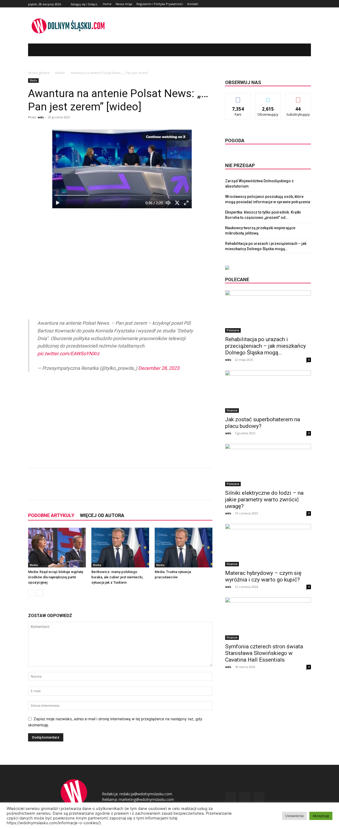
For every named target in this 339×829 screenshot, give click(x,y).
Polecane (233, 330)
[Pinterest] (91, 488)
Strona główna (39, 73)
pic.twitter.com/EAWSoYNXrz (68, 353)
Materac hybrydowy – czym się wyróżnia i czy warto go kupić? (263, 576)
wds (41, 117)
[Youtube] (308, 4)
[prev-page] (31, 593)
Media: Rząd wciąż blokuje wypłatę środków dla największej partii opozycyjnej (55, 577)
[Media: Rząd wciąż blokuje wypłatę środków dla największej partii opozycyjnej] (57, 547)
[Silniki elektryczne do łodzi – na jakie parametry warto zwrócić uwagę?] (268, 465)
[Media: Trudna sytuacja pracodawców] (183, 547)
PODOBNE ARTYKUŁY (51, 515)
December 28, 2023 (158, 368)
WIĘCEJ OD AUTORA (102, 515)
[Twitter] (302, 4)
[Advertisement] (120, 263)
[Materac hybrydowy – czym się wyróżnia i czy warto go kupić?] (268, 545)
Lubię (238, 97)
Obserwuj (268, 97)
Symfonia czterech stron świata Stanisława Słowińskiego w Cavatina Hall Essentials (264, 653)
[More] (116, 488)
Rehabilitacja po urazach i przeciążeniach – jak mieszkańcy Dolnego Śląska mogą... (265, 346)
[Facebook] (296, 4)
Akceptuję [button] (321, 816)
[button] (299, 50)
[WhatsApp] (104, 488)
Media (60, 73)
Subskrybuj (298, 97)
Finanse (232, 410)
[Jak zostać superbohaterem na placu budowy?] (268, 391)
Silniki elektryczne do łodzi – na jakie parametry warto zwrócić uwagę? (264, 499)
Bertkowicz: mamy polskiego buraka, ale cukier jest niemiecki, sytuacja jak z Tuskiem (117, 577)
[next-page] (40, 593)
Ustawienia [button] (294, 816)
